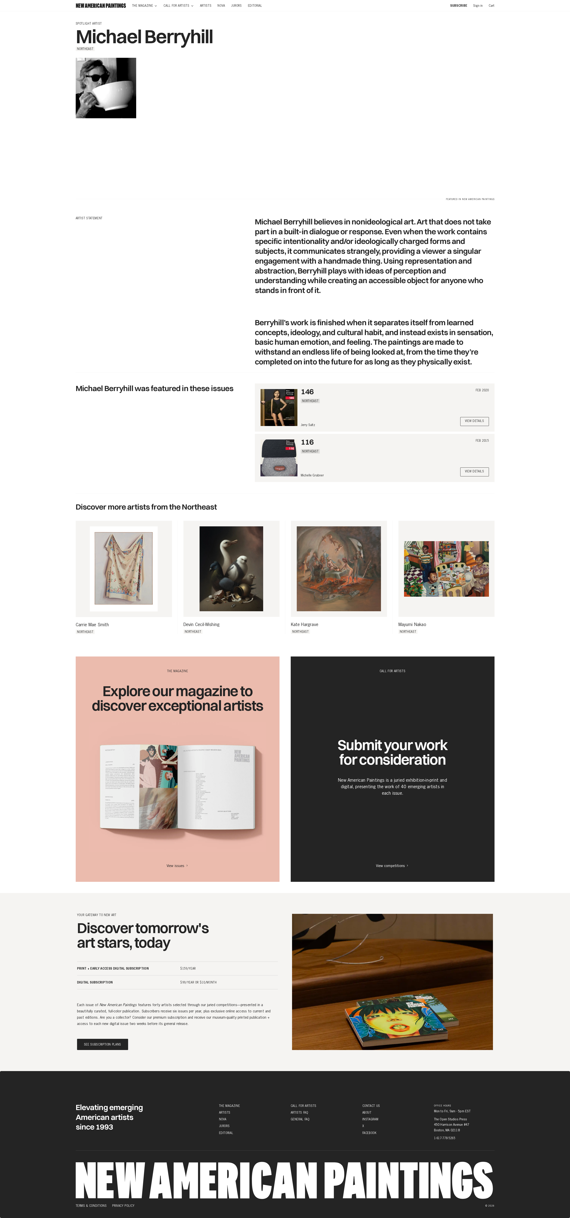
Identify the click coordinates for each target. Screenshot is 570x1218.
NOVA (223, 1119)
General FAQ (300, 1119)
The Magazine (229, 1106)
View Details (474, 421)
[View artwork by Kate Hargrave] (339, 569)
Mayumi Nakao (412, 624)
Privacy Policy (123, 1206)
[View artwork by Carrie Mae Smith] (124, 569)
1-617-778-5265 (444, 1138)
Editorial (226, 1133)
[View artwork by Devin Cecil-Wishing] (231, 569)
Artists (225, 1112)
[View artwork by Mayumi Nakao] (446, 569)
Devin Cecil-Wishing (201, 624)
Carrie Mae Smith (92, 625)
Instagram (370, 1119)
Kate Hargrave (304, 624)
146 (307, 391)
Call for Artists (303, 1106)
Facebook (369, 1133)
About (367, 1112)
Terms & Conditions (91, 1206)
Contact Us (371, 1106)
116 (307, 442)
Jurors (224, 1126)
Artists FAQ (299, 1112)
